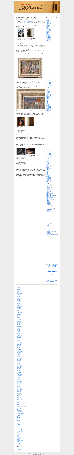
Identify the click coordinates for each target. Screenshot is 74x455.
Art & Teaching (48, 187)
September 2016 (48, 97)
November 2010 (48, 166)
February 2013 (19, 364)
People (18, 435)
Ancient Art (18, 397)
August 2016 (48, 98)
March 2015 (48, 115)
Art (47, 264)
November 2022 (48, 30)
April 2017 (47, 90)
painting (32, 19)
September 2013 (19, 360)
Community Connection (49, 199)
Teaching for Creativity (20, 440)
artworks (20, 19)
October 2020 (19, 306)
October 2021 (48, 38)
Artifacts (18, 401)
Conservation (48, 200)
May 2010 (47, 172)
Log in (18, 447)
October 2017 (48, 84)
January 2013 (19, 365)
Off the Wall (48, 230)
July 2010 (47, 170)
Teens (48, 232)
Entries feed (19, 448)
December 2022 (48, 29)
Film (17, 422)
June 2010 (47, 171)
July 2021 (47, 41)
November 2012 (19, 366)
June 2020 (18, 309)
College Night (48, 198)
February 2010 (48, 175)
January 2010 (48, 176)
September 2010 (48, 168)
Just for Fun (19, 427)
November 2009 (48, 178)
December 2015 (48, 106)
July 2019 (18, 315)
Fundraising (18, 424)
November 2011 (48, 154)
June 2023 (47, 27)
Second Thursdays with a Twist (51, 231)
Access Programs (48, 185)
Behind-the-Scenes (49, 193)
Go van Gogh (49, 274)
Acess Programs (49, 222)
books (51, 265)
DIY (51, 272)
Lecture (48, 229)
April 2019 (18, 317)
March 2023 (48, 28)
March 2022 (48, 34)
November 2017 (48, 83)
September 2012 (48, 144)
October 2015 (48, 108)
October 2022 (48, 31)
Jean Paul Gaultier (49, 275)
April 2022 (47, 33)
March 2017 (48, 91)
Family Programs (49, 226)
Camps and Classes (49, 194)
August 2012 (48, 145)
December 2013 (19, 358)
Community (52, 267)
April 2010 (47, 173)
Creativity (47, 201)
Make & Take (19, 430)
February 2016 (48, 104)
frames (30, 19)
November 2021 (48, 37)
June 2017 (47, 88)
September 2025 (48, 21)
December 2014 (48, 118)
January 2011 (48, 164)
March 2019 (19, 318)
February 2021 (48, 46)
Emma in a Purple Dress (33, 134)
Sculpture (18, 436)
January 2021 (48, 47)
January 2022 (48, 36)
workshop (48, 281)
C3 (52, 265)
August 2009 (48, 181)
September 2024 (48, 23)
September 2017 (48, 85)
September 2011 (48, 156)
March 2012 (48, 150)
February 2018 (48, 80)
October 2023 (48, 26)
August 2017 (48, 86)
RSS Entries (34, 454)
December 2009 (48, 177)
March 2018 (48, 79)
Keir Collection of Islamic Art (50, 197)
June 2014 (18, 354)
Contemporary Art (49, 207)
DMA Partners (48, 219)
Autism (47, 192)
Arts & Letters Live (48, 189)
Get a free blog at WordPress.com (33, 453)
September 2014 (19, 352)
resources (53, 277)
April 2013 (18, 363)
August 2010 (48, 169)
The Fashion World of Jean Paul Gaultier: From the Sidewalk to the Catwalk (27, 442)
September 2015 (48, 109)
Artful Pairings (48, 188)
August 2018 (48, 74)
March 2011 (48, 162)
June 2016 (47, 100)
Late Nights (18, 428)
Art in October (49, 191)
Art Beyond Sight (49, 223)
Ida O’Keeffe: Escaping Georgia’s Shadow (29, 21)
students (51, 278)
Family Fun (18, 420)
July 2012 (47, 146)
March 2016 (48, 103)
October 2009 (48, 179)
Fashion (48, 210)
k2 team (44, 453)
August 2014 (19, 353)
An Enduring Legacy (23, 81)
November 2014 (19, 351)
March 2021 (48, 45)
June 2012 (47, 147)
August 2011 (48, 157)
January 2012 (48, 152)
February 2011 (48, 163)
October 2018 (19, 321)
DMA (28, 19)
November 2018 (19, 320)
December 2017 (48, 82)
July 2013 (18, 361)
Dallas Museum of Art (24, 19)
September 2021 (48, 39)
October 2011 (48, 155)
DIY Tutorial (18, 414)
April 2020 (18, 310)
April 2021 (47, 44)
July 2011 (47, 158)
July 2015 (47, 111)
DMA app (18, 415)
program (48, 277)
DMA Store (47, 220)
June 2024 (47, 24)
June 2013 (18, 362)
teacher (50, 279)
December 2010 (48, 165)
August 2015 (48, 110)
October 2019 (19, 313)
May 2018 (47, 77)
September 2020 (19, 307)
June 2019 (18, 316)
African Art (48, 204)
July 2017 (47, 87)
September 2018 (48, 73)
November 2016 (48, 95)
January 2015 (48, 117)
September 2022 (48, 32)
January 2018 (48, 81)
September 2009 (48, 180)
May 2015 (47, 113)
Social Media (19, 438)
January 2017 (48, 93)
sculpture (47, 278)
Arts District (47, 190)
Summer (54, 278)
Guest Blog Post (19, 425)
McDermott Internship (20, 431)
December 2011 (48, 153)
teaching (51, 280)
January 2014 (19, 357)
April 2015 (47, 114)
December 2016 (48, 94)
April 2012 (47, 149)
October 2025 (48, 20)
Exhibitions (27, 18)
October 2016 (48, 96)
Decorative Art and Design (50, 208)
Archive (47, 186)
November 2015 (48, 107)
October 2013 (19, 359)
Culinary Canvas (48, 202)
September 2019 (19, 314)
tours (56, 280)
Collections (47, 196)
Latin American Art (49, 211)
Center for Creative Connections (50, 195)
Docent (48, 225)
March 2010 (48, 174)
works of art (30, 18)
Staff (18, 439)
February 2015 (48, 116)
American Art (48, 205)
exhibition (53, 273)
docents (50, 273)
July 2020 (18, 308)
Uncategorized (19, 443)
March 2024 (48, 25)
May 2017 (47, 89)
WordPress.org (19, 449)
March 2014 (19, 356)
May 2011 (47, 160)
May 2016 (47, 101)
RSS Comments (39, 454)
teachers (53, 279)
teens (54, 280)
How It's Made (19, 426)
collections (48, 267)
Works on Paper (19, 444)
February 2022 (48, 35)
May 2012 (47, 148)
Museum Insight (19, 433)
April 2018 (47, 78)
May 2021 (47, 43)
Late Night (54, 275)
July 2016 (47, 99)
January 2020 (19, 311)
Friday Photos (19, 423)
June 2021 (47, 42)
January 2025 (48, 22)
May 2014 (18, 355)
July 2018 (47, 75)
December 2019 (19, 312)
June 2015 (47, 112)
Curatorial (47, 203)
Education (47, 221)
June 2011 (47, 159)
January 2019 (19, 319)
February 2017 (48, 92)
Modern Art (18, 432)
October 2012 (19, 367)
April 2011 (47, 161)
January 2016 (48, 105)
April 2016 (47, 102)
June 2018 (47, 76)
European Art (49, 209)
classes (48, 224)
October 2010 (48, 167)
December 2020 (19, 305)
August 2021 (48, 40)
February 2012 (48, 151)
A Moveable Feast (48, 184)
